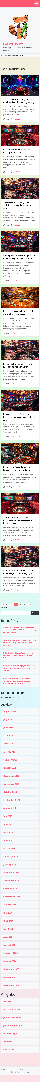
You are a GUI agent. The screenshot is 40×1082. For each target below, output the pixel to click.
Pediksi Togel (10, 1033)
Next (29, 604)
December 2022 (11, 985)
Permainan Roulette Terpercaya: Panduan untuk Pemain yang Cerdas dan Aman (19, 417)
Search (4, 607)
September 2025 (11, 800)
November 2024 (11, 880)
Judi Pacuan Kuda (12, 1017)
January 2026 (9, 768)
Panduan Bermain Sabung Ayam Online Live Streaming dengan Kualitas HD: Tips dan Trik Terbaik (19, 668)
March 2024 (9, 945)
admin (8, 119)
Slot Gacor (8, 1049)
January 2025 (9, 864)
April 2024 (8, 937)
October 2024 (10, 888)
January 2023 (9, 977)
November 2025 (11, 784)
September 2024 (11, 896)
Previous (5, 604)
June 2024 (8, 921)
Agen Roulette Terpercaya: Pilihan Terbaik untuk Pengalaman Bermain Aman (17, 205)
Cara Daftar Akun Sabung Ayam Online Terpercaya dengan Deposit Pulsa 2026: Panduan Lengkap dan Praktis (17, 681)
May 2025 (8, 832)
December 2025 (11, 776)
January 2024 (9, 961)
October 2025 (10, 792)
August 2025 (9, 808)
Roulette (7, 1041)
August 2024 (9, 904)
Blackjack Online (11, 1009)
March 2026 (9, 751)
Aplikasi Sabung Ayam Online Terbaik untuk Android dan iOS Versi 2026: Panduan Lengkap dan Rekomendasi (19, 629)
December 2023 (11, 969)
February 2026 (10, 759)
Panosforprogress (13, 44)
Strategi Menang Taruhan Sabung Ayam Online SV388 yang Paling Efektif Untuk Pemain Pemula (20, 642)
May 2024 (8, 929)
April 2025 (8, 840)
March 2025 (9, 848)
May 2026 (8, 735)
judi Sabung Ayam (12, 1025)
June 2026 (8, 727)
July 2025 (7, 816)
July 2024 (7, 912)
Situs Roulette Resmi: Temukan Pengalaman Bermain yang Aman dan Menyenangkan (18, 520)
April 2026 (8, 743)
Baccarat (7, 1001)
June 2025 (8, 824)
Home (3, 55)
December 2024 (11, 872)
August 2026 (9, 711)
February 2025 (10, 856)
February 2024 (10, 953)
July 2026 (7, 719)
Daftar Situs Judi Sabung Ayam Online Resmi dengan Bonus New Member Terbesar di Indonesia (19, 655)
